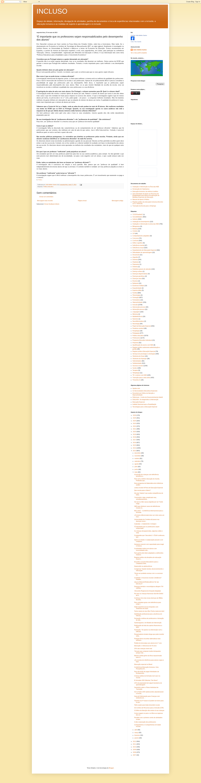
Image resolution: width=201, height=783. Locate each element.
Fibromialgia (136, 295)
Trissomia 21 (136, 380)
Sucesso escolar (137, 366)
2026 (134, 415)
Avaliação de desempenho (140, 221)
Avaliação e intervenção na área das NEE (145, 224)
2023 (134, 423)
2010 (134, 747)
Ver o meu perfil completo (139, 53)
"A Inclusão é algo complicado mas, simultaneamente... (145, 498)
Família (137, 214)
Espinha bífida (137, 290)
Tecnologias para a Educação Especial (144, 407)
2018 (134, 437)
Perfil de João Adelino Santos (139, 35)
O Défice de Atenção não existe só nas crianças (149, 710)
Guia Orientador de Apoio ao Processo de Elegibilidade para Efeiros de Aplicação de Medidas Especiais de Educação (145, 195)
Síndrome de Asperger (139, 358)
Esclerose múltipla (138, 285)
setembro (137, 461)
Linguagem (136, 312)
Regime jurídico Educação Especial (143, 351)
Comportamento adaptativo (141, 236)
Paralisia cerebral (138, 328)
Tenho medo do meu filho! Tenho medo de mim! (149, 611)
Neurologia (136, 324)
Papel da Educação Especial (141, 326)
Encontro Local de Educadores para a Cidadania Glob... (146, 562)
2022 (134, 426)
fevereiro (137, 735)
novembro (137, 456)
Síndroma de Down (138, 356)
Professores (136, 338)
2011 (134, 744)
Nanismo (135, 319)
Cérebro (135, 231)
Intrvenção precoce (138, 309)
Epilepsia (135, 283)
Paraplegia (135, 331)
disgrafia (135, 257)
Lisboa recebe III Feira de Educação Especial (148, 488)
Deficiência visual (138, 248)
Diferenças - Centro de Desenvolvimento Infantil (147, 397)
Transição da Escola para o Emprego (144, 206)
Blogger (111, 768)
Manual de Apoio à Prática (140, 199)
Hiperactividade (137, 302)
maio (136, 472)
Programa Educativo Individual (142, 340)
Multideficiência (137, 316)
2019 (134, 434)
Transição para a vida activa (141, 377)
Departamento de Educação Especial (144, 250)
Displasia (135, 262)
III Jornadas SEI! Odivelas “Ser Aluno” (146, 680)
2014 (134, 448)
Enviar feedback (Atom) (51, 204)
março (136, 732)
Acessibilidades (137, 217)
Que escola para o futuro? (142, 490)
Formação (135, 297)
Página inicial (82, 200)
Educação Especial (138, 402)
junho (136, 469)
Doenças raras (137, 278)
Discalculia (135, 255)
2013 (134, 451)
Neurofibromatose (138, 321)
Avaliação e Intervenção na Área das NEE (145, 187)
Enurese (135, 281)
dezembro (137, 453)
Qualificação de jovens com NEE (142, 345)
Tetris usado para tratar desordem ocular (147, 705)
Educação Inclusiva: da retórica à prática (145, 191)
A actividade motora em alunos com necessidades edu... (145, 549)
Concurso (135, 238)
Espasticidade (136, 288)
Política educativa (48, 186)
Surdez (134, 368)
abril (136, 730)
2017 (134, 440)
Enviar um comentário (46, 197)
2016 (134, 442)
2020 (134, 431)
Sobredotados (136, 361)
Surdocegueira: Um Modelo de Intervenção (147, 623)
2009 (134, 749)
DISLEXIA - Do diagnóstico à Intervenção (145, 399)
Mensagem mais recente (45, 200)
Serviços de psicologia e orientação (143, 354)
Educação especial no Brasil (143, 664)
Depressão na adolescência (143, 566)
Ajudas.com (136, 388)
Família (134, 293)
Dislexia (135, 259)
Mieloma (135, 314)
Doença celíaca (137, 271)
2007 (134, 755)
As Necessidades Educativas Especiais (144, 391)
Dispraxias (135, 264)
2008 (134, 752)
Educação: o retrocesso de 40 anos (145, 646)
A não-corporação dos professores (145, 722)
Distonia (135, 266)
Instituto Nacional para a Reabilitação (144, 404)
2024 (134, 421)
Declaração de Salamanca (140, 189)
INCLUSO (52, 11)
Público (40, 179)
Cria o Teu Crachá (136, 41)
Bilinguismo (136, 226)
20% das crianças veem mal (143, 648)
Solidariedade (136, 363)
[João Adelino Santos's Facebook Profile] (132, 40)
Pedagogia (135, 333)
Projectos (135, 342)
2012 (134, 741)
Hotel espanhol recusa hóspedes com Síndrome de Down (146, 607)
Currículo (135, 240)
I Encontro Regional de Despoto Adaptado (147, 591)
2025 (134, 418)
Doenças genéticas (138, 276)
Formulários (136, 300)
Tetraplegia (136, 373)
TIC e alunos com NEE (139, 375)
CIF (133, 233)
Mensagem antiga (117, 200)
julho (136, 466)
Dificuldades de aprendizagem (142, 252)
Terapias (135, 370)
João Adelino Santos (140, 50)
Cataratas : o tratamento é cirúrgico (145, 524)
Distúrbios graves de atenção (141, 269)
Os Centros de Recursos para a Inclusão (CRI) (149, 708)
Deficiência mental (138, 245)
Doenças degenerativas (140, 274)
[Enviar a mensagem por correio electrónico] (80, 184)
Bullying (135, 229)
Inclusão (135, 305)
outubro (137, 458)
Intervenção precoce (138, 307)
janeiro (136, 738)
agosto (136, 464)
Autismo (135, 219)
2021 (134, 429)
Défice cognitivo (137, 243)
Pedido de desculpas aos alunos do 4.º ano (148, 643)
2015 (134, 445)
